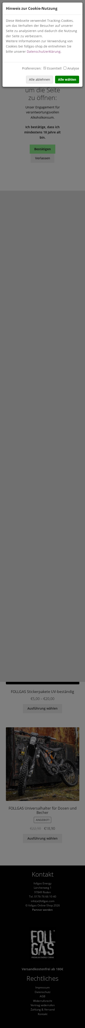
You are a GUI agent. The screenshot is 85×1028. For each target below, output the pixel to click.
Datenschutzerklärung (44, 51)
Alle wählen (67, 79)
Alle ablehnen (39, 79)
